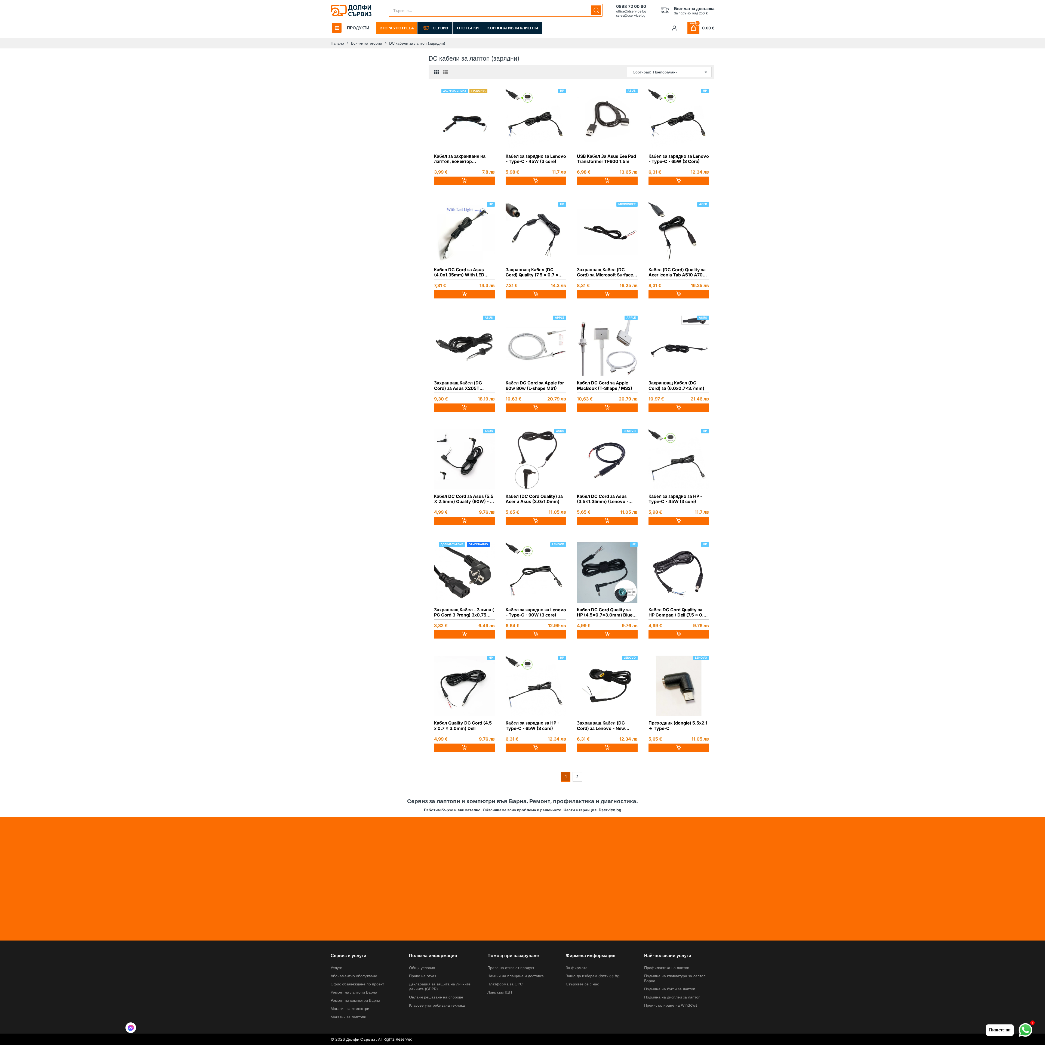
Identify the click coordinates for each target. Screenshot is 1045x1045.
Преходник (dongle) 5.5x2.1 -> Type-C (677, 725)
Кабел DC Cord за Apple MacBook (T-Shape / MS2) (604, 385)
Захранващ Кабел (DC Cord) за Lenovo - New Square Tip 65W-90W (601, 725)
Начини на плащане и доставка (515, 975)
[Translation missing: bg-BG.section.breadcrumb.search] (596, 10)
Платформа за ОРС (505, 984)
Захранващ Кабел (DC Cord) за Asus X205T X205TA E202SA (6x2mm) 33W (462, 385)
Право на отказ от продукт (510, 967)
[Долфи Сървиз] (351, 10)
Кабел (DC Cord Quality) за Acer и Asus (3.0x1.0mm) (534, 499)
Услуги (336, 967)
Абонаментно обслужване (354, 975)
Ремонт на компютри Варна (355, 1000)
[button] (130, 1028)
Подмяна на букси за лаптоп (669, 989)
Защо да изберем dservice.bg (593, 975)
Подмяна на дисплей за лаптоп (672, 997)
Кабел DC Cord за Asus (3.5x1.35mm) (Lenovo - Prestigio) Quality (602, 499)
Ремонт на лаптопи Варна (354, 992)
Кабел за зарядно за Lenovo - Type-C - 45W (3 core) (536, 159)
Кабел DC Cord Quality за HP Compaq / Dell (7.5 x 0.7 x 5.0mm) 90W (677, 612)
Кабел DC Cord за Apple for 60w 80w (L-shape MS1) (535, 385)
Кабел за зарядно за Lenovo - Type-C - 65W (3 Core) (678, 159)
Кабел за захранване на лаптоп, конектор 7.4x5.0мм (459, 159)
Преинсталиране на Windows (670, 1005)
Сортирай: (642, 72)
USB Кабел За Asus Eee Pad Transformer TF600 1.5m (606, 159)
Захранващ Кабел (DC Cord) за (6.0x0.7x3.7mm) (676, 385)
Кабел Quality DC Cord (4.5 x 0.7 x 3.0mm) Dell (463, 725)
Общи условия (422, 967)
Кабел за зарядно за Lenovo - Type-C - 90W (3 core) (536, 612)
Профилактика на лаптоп (666, 967)
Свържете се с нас (582, 984)
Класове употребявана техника (437, 1005)
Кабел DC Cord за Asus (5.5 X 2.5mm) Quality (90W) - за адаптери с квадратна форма (464, 499)
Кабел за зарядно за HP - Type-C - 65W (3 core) (532, 725)
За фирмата (577, 967)
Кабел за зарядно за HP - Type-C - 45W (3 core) (675, 499)
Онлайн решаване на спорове (436, 997)
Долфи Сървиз (361, 1039)
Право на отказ (422, 975)
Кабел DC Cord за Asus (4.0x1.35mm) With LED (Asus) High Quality (459, 272)
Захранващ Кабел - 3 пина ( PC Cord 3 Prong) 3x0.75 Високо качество (464, 612)
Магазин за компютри (350, 1008)
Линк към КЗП (499, 992)
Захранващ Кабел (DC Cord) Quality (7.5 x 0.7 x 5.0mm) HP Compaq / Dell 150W (533, 272)
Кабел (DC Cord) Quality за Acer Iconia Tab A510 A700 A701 (677, 272)
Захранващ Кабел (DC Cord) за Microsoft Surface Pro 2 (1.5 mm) (605, 272)
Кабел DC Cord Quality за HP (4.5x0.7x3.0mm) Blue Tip (604, 612)
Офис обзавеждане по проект (357, 984)
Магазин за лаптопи (348, 1017)
